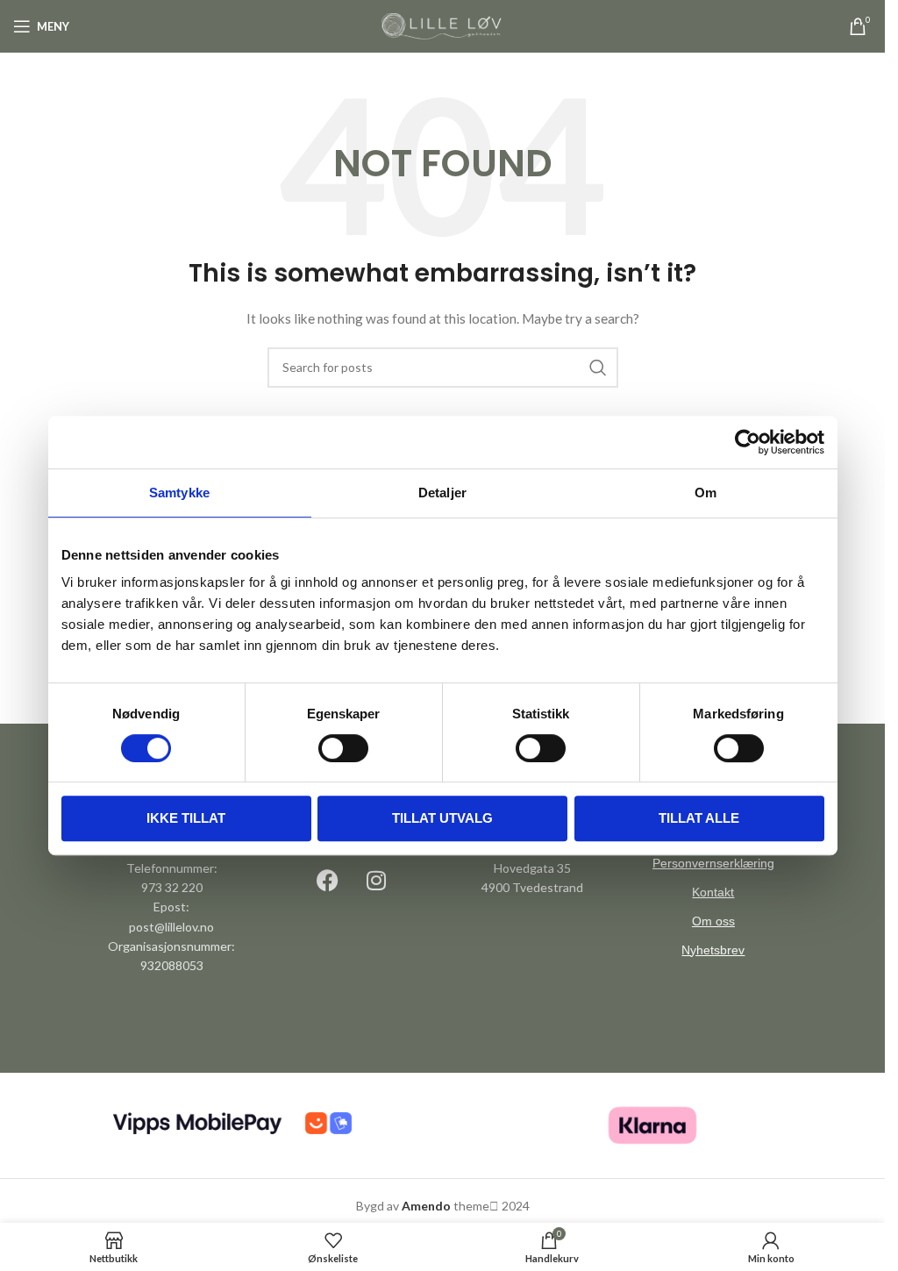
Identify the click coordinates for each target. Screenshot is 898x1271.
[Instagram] (376, 881)
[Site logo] (442, 25)
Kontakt (713, 892)
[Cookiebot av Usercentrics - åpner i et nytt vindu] (747, 442)
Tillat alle (699, 817)
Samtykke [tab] (179, 492)
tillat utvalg (442, 817)
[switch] (343, 748)
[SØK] (598, 367)
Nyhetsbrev (713, 950)
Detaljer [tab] (442, 492)
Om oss (713, 921)
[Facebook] (328, 881)
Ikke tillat (185, 817)
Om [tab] (705, 492)
